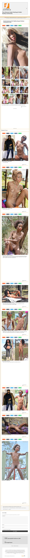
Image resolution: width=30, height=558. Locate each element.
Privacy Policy (8, 529)
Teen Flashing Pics (5, 509)
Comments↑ (24, 164)
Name (3, 524)
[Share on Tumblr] (8, 25)
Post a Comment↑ (24, 106)
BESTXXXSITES (7, 17)
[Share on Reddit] (3, 25)
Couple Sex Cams (15, 128)
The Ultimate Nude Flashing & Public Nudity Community (12, 12)
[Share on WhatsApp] (20, 25)
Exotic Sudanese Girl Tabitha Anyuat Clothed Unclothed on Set (12, 506)
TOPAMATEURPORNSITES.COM (12, 17)
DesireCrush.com (25, 17)
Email (3, 527)
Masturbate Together (20, 17)
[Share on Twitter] (12, 25)
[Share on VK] (16, 25)
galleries (10, 509)
